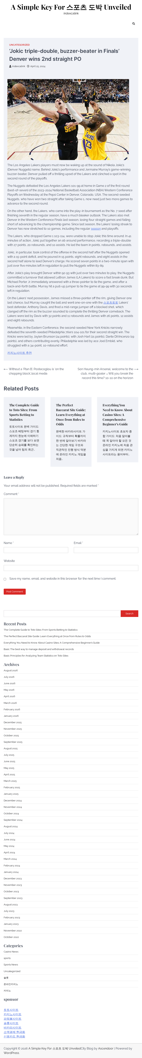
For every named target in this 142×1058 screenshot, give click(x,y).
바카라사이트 (12, 1027)
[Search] (133, 23)
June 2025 (9, 761)
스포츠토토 (110, 302)
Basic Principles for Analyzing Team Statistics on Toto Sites (36, 655)
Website (9, 561)
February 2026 (12, 709)
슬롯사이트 (11, 1023)
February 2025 (12, 787)
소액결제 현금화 (14, 1032)
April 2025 (9, 774)
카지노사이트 (12, 1014)
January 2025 (11, 793)
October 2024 (11, 813)
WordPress (11, 1053)
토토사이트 (11, 1010)
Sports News (11, 964)
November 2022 (13, 930)
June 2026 (9, 683)
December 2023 (13, 878)
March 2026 (10, 702)
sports (7, 958)
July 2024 (9, 832)
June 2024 (9, 839)
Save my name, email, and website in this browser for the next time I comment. (62, 578)
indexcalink (18, 66)
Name (9, 543)
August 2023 (11, 904)
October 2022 (11, 936)
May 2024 (9, 845)
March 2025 (10, 780)
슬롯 (6, 977)
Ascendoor (105, 1048)
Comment (11, 494)
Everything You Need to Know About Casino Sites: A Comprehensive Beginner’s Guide (117, 414)
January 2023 (11, 923)
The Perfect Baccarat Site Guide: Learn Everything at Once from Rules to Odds (71, 414)
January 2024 (11, 871)
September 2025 (13, 741)
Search (129, 613)
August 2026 (11, 670)
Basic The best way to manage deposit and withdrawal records (39, 649)
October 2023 (11, 891)
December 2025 (13, 722)
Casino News (11, 951)
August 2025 (11, 748)
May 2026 (9, 689)
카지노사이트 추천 (19, 353)
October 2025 (11, 735)
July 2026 (9, 676)
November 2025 (13, 728)
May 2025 (9, 767)
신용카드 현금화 (14, 1036)
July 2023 (9, 910)
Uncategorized (19, 44)
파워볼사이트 (12, 1018)
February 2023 (12, 917)
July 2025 (9, 754)
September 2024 (13, 819)
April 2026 (9, 696)
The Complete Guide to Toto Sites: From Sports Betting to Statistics (40, 629)
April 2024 (9, 852)
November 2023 (13, 884)
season (96, 228)
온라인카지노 (11, 984)
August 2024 (11, 826)
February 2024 (12, 865)
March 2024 (10, 858)
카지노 (7, 990)
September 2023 (13, 898)
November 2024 (13, 806)
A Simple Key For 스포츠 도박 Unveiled (71, 7)
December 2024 (13, 800)
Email (78, 543)
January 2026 (11, 715)
